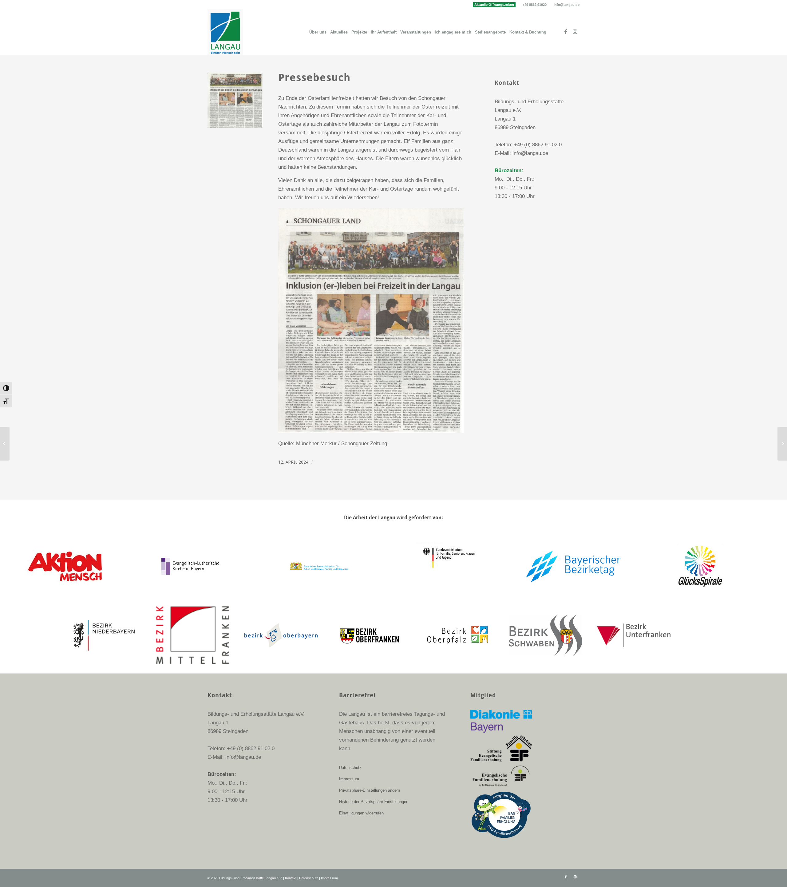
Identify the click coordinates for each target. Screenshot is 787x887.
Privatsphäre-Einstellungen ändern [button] (369, 790)
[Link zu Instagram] (574, 32)
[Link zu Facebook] (565, 32)
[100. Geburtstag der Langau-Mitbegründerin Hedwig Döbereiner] (782, 444)
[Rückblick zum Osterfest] (5, 444)
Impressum (349, 779)
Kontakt (290, 878)
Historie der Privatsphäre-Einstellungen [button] (373, 801)
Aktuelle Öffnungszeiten (494, 4)
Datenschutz (350, 767)
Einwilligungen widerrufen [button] (361, 813)
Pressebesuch (314, 77)
